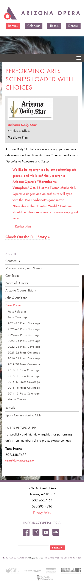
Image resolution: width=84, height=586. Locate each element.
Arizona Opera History (20, 290)
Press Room (13, 305)
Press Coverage (18, 317)
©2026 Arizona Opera (15, 557)
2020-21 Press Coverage (24, 358)
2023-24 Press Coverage (24, 341)
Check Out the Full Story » (27, 236)
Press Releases (17, 311)
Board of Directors (17, 283)
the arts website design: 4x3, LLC (63, 557)
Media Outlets (17, 399)
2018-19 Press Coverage (24, 370)
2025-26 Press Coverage (24, 329)
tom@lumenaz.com (19, 460)
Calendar (33, 25)
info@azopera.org (42, 522)
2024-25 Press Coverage (24, 335)
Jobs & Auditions (16, 298)
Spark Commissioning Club (23, 415)
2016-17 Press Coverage (24, 382)
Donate (73, 25)
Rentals (13, 25)
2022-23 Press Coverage (24, 347)
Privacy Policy (42, 512)
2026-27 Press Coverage (24, 323)
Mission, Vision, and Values (23, 268)
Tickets (54, 25)
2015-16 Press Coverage (24, 388)
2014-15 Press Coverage (24, 393)
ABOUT (10, 254)
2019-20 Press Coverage (24, 364)
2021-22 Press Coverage (24, 352)
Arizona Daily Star (22, 125)
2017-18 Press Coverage (24, 376)
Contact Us (12, 261)
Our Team (12, 275)
